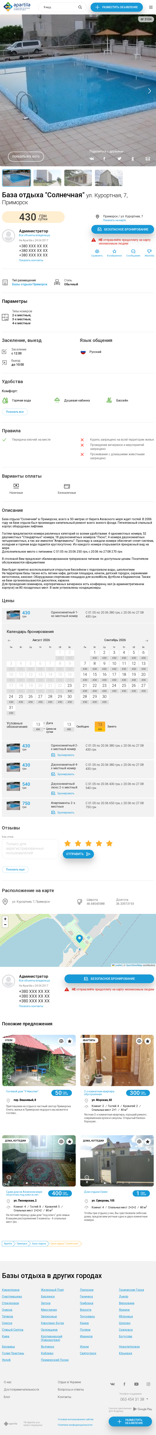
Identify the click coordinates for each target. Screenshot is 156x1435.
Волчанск (47, 1346)
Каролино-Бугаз (52, 1323)
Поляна (85, 1330)
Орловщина (49, 1330)
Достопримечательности (21, 1389)
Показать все (15, 411)
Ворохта (85, 1310)
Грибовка (86, 1303)
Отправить (75, 854)
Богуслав (125, 1336)
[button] (79, 939)
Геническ (86, 1296)
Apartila (8, 1243)
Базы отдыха (39, 1243)
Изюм (84, 1346)
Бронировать (66, 755)
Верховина (126, 1303)
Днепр (123, 1296)
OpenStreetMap (134, 965)
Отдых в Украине (69, 1382)
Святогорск (88, 1353)
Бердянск (48, 1296)
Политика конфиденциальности (75, 1425)
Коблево (47, 1353)
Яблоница (126, 1316)
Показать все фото (26, 156)
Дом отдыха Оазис (96, 1191)
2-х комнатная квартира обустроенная (99, 1093)
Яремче (124, 1310)
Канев (84, 1323)
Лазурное (87, 1290)
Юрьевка (125, 1353)
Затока (45, 1303)
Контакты (64, 1397)
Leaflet (118, 965)
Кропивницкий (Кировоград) (51, 1338)
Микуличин (49, 1310)
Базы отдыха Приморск (29, 284)
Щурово (125, 1323)
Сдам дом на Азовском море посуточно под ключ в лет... (24, 1193)
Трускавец (87, 1316)
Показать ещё (15, 869)
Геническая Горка (131, 1290)
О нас (8, 1382)
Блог (7, 1397)
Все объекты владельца (34, 235)
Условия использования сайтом (75, 1419)
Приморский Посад (55, 1360)
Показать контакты (31, 260)
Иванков (86, 1336)
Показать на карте (114, 220)
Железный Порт (52, 1290)
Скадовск (126, 1330)
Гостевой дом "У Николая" (22, 1091)
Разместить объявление (120, 7)
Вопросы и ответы (71, 1389)
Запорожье (49, 1316)
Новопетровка (129, 1346)
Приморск (22, 1243)
